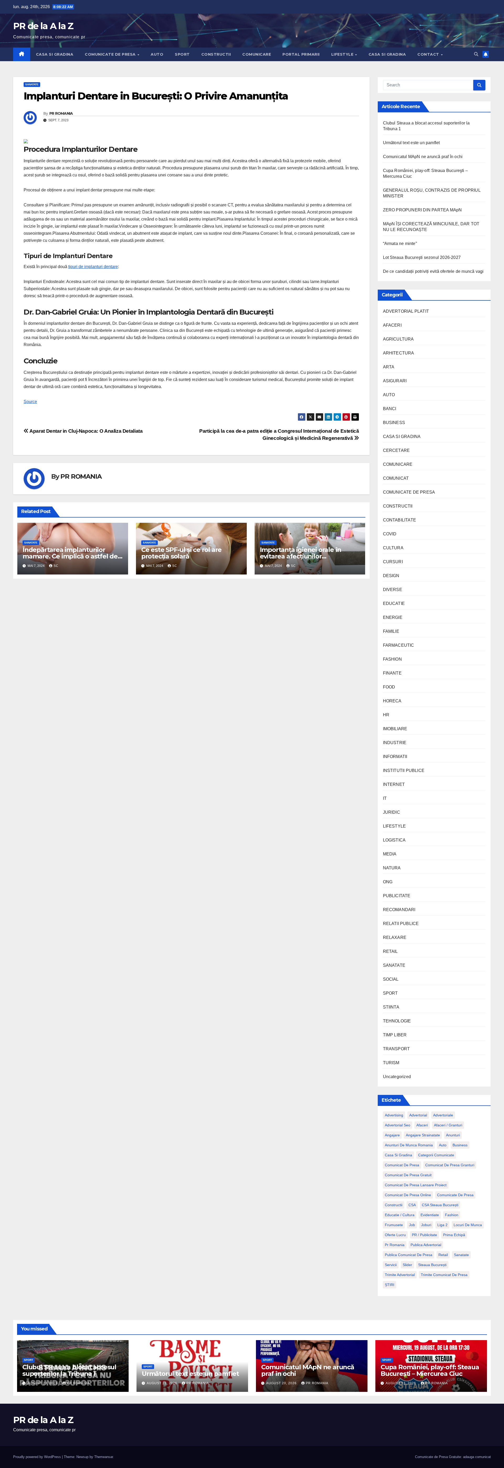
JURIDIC (391, 812)
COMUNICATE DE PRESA (111, 54)
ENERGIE (392, 617)
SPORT (182, 54)
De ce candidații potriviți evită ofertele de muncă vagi (433, 271)
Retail (443, 1255)
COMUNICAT (396, 478)
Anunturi (453, 1135)
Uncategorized (397, 1076)
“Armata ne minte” (400, 243)
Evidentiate (430, 1215)
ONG (388, 882)
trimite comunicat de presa (444, 1275)
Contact (428, 54)
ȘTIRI (389, 1285)
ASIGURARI (395, 381)
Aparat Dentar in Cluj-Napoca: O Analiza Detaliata (86, 431)
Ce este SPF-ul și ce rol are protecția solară (181, 553)
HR (386, 715)
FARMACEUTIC (398, 645)
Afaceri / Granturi (448, 1125)
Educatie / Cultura (399, 1215)
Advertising (394, 1115)
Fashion (451, 1215)
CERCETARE (396, 450)
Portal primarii (301, 54)
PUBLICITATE (397, 896)
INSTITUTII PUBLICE (404, 770)
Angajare (392, 1135)
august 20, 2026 (282, 1383)
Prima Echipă (454, 1235)
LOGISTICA (394, 840)
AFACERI (392, 325)
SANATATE (32, 84)
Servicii (391, 1265)
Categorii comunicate (436, 1155)
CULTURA (393, 548)
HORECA (392, 701)
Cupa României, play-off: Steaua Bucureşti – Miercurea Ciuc (430, 1370)
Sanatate (461, 1255)
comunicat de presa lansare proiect (416, 1185)
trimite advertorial (400, 1275)
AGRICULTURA (398, 339)
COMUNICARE (256, 54)
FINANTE (392, 673)
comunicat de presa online (408, 1195)
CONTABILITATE (399, 520)
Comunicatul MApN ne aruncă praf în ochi (423, 156)
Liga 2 (442, 1225)
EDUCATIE (394, 603)
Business (460, 1145)
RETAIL (390, 951)
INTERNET (394, 784)
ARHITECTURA (398, 353)
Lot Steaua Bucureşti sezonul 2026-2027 (422, 257)
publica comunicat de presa (408, 1255)
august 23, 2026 (43, 1383)
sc (56, 566)
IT (385, 798)
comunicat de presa (402, 1165)
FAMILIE (391, 631)
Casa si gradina (398, 1155)
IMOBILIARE (395, 729)
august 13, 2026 (401, 1383)
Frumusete (394, 1225)
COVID (390, 534)
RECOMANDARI (399, 909)
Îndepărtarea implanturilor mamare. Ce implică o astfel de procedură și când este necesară (73, 556)
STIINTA (391, 1007)
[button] (476, 54)
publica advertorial (426, 1245)
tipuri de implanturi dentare (93, 266)
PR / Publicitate (424, 1235)
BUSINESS (394, 422)
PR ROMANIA (61, 113)
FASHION (392, 659)
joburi (426, 1225)
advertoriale (443, 1115)
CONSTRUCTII (216, 54)
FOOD (389, 687)
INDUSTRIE (395, 742)
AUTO (157, 54)
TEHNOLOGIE (397, 1021)
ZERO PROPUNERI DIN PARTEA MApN (422, 210)
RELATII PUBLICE (401, 923)
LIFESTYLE (343, 54)
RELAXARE (395, 937)
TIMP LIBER (395, 1035)
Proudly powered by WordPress (37, 1457)
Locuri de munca (468, 1225)
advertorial (418, 1115)
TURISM (391, 1062)
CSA (412, 1205)
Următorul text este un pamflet (411, 142)
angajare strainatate (423, 1135)
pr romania (395, 1245)
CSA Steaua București (440, 1205)
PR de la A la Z (43, 26)
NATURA (392, 868)
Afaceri (422, 1125)
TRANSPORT (396, 1049)
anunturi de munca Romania (409, 1145)
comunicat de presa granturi (449, 1165)
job (412, 1225)
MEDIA (390, 854)
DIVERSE (392, 589)
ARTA (389, 367)
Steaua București (432, 1265)
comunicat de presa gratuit (408, 1175)
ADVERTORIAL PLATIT (406, 311)
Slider (407, 1265)
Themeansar (103, 1457)
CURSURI (393, 562)
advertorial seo (397, 1125)
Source (30, 401)
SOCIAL (391, 979)
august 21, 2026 (162, 1383)
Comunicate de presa (455, 1195)
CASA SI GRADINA (55, 54)
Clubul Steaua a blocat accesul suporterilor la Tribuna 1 (69, 1370)
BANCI (389, 408)
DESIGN (391, 575)
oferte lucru (395, 1235)
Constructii (393, 1205)
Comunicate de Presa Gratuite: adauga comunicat (453, 1457)
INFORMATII (395, 756)
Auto (443, 1145)
